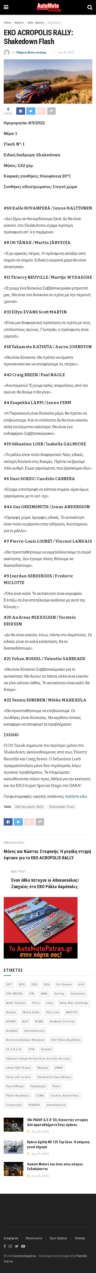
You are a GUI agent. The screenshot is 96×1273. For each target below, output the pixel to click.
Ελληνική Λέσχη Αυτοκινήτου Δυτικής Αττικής (38, 1058)
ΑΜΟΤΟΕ (72, 1012)
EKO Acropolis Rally (30, 807)
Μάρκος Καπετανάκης (31, 52)
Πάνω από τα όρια (18, 1077)
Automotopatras (25, 1256)
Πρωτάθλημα (15, 1086)
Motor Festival (16, 1003)
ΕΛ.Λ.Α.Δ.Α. (14, 1049)
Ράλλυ (56, 1086)
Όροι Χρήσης (58, 1238)
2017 (9, 984)
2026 (47, 984)
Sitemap (80, 1238)
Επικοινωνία (34, 1238)
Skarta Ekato (31, 1012)
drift (81, 984)
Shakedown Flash (61, 807)
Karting (59, 993)
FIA (32, 993)
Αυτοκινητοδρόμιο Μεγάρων (25, 1040)
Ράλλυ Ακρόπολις (18, 1095)
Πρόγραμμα (38, 1086)
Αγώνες (19, 22)
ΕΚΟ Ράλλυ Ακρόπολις (66, 1040)
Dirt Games (64, 984)
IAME (44, 993)
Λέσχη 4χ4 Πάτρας (18, 1067)
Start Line (52, 1012)
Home (7, 22)
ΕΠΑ (31, 1049)
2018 (22, 984)
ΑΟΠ (25, 1021)
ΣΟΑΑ (40, 1095)
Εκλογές (46, 1049)
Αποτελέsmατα (34, 1030)
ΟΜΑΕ (59, 1067)
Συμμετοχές (14, 1105)
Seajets (11, 1012)
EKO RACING (14, 993)
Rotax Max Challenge (74, 1003)
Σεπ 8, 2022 (66, 52)
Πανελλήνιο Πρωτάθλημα (54, 1077)
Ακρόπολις (54, 22)
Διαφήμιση (11, 1238)
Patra (36, 1003)
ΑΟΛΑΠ (11, 1021)
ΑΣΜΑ (39, 1021)
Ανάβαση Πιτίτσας (62, 1021)
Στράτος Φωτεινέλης (64, 1095)
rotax (49, 1003)
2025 (34, 984)
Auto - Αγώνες (36, 22)
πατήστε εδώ (76, 796)
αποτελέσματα (56, 1105)
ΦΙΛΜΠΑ (34, 1105)
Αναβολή (12, 1030)
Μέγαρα (43, 1067)
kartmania (78, 993)
